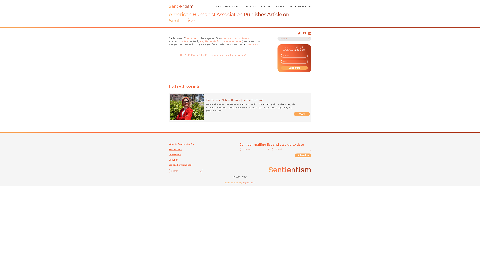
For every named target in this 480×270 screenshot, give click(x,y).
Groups (280, 6)
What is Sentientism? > (181, 144)
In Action (266, 6)
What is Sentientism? (228, 6)
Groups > (174, 159)
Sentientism (254, 44)
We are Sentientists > (181, 164)
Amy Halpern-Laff (209, 41)
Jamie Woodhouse (232, 41)
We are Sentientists (300, 6)
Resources (250, 6)
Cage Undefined (249, 183)
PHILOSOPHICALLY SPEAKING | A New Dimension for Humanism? (212, 55)
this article (183, 41)
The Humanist (192, 38)
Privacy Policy (240, 176)
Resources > (175, 149)
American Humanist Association (237, 38)
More (302, 114)
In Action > (175, 154)
